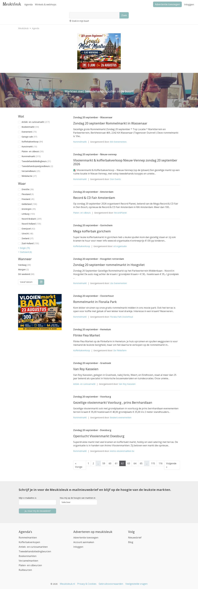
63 (128, 463)
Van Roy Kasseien (85, 369)
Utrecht (27, 233)
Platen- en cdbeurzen (30, 565)
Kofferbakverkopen (29, 542)
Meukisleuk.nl (67, 583)
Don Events (115, 179)
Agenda (28, 4)
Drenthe (28, 189)
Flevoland (28, 194)
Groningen (29, 209)
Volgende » (171, 465)
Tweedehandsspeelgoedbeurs (37, 166)
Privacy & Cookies (86, 583)
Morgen (23, 269)
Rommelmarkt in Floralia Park (95, 302)
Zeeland (27, 238)
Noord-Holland (31, 223)
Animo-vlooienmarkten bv (122, 451)
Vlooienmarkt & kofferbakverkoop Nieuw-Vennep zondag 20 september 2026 (125, 162)
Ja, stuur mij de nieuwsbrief (37, 511)
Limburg (28, 213)
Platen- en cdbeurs (33, 151)
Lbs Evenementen (118, 283)
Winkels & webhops (45, 4)
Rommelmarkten (28, 537)
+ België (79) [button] (24, 248)
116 (160, 463)
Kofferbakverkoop (32, 141)
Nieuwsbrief (134, 537)
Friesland (28, 199)
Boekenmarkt (30, 126)
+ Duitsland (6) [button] (25, 252)
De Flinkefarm (120, 350)
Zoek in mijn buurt (80, 21)
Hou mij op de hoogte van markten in (77, 497)
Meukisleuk (12, 4)
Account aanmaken (83, 542)
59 (103, 463)
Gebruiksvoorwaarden (111, 583)
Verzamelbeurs (31, 171)
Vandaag (24, 264)
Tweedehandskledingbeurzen (35, 551)
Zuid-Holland (30, 243)
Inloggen (189, 4)
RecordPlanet (120, 212)
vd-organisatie (120, 246)
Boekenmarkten (27, 556)
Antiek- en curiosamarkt (36, 122)
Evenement (29, 131)
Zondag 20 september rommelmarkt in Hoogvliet (109, 265)
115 (153, 463)
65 (141, 463)
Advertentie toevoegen (85, 537)
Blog (130, 542)
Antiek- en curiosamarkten (33, 546)
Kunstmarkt (29, 146)
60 (110, 463)
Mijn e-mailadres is (27, 497)
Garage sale (29, 136)
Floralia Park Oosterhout (121, 316)
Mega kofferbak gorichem (92, 231)
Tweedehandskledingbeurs (36, 161)
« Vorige (78, 465)
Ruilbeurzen (25, 570)
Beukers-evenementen (120, 417)
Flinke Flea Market (86, 335)
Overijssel (28, 228)
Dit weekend (26, 274)
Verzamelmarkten (28, 560)
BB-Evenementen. (118, 141)
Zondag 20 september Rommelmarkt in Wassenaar (110, 123)
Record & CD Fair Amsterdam (94, 198)
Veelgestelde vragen (136, 583)
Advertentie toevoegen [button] (167, 4)
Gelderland (29, 204)
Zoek (124, 15)
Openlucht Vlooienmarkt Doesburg (98, 436)
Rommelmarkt (31, 156)
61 (116, 463)
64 (135, 463)
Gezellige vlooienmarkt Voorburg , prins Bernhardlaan (112, 403)
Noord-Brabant (32, 218)
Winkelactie (29, 176)
